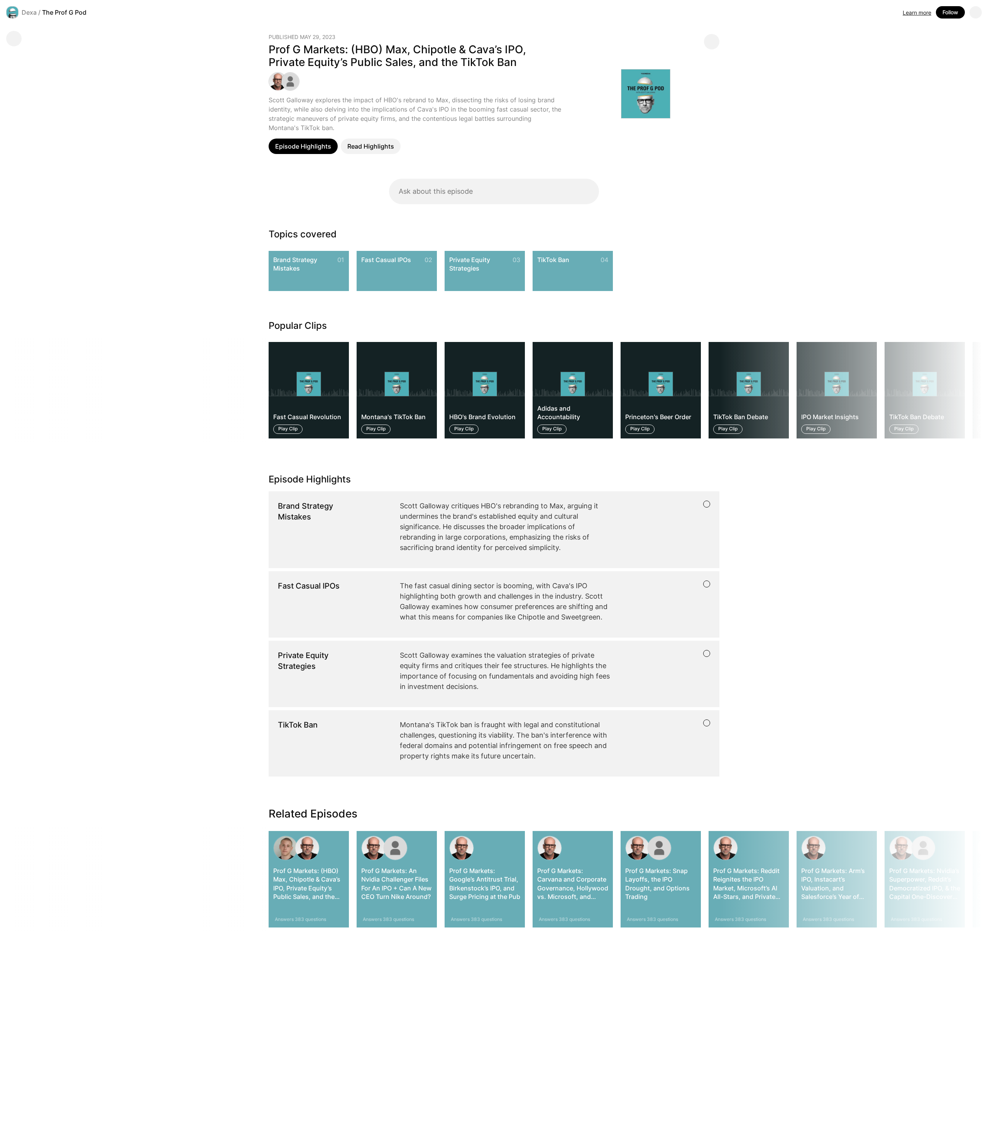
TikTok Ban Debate (740, 417)
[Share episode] (711, 41)
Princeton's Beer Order (658, 417)
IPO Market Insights (830, 417)
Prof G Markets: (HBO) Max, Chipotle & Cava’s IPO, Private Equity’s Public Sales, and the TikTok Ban (306, 888)
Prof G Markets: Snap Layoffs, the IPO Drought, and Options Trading (657, 883)
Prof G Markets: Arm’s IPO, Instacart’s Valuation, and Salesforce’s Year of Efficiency (833, 888)
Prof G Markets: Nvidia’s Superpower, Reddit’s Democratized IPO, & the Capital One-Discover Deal (924, 888)
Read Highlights (370, 146)
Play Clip (288, 429)
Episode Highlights (303, 146)
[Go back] (14, 38)
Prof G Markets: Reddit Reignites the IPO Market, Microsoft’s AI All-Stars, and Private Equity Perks (746, 888)
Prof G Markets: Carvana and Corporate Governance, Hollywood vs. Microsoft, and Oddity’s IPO (572, 888)
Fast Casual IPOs (386, 260)
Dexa (29, 12)
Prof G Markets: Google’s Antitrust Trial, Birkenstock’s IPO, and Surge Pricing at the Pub (484, 883)
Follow (950, 12)
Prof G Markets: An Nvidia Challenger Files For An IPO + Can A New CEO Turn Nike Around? (396, 883)
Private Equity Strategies (469, 264)
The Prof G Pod (64, 12)
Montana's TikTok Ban (393, 417)
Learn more (917, 12)
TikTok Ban (553, 260)
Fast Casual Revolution (307, 417)
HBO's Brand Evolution (482, 417)
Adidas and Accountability (558, 412)
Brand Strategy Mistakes (295, 264)
